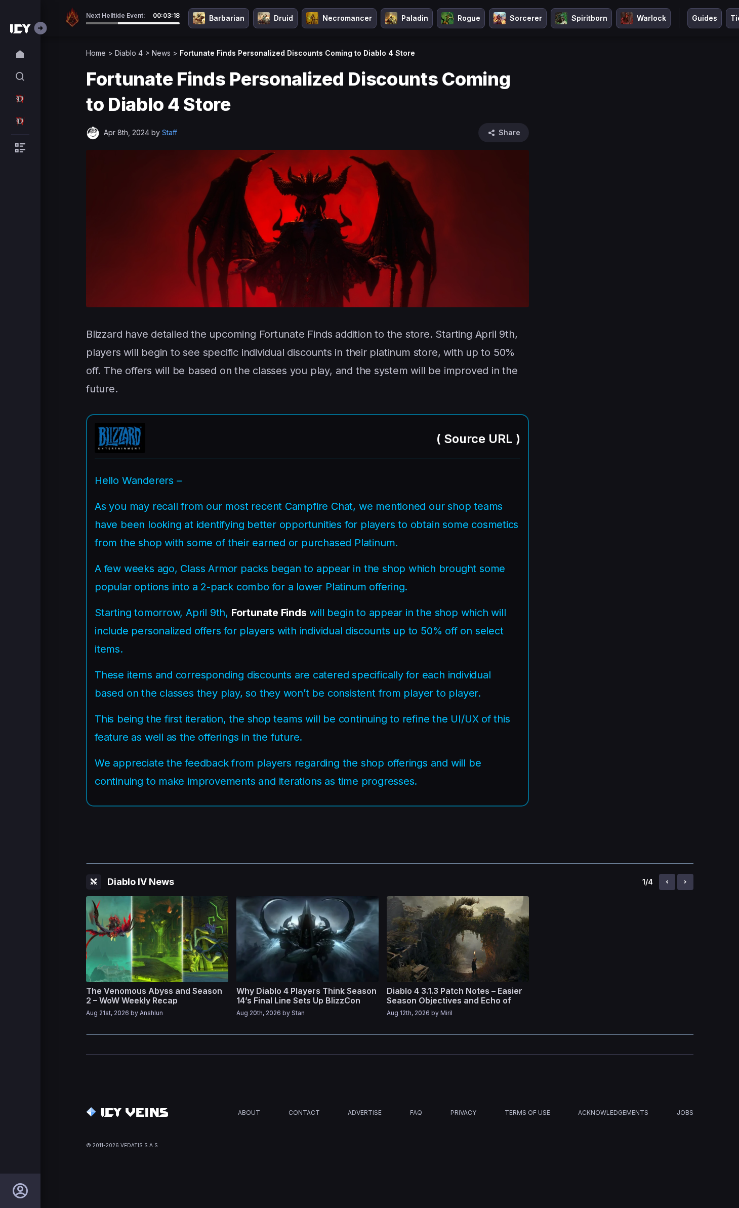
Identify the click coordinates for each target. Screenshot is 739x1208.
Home (96, 53)
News (161, 53)
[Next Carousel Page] (685, 882)
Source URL (478, 438)
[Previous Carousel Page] (667, 882)
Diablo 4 (129, 53)
